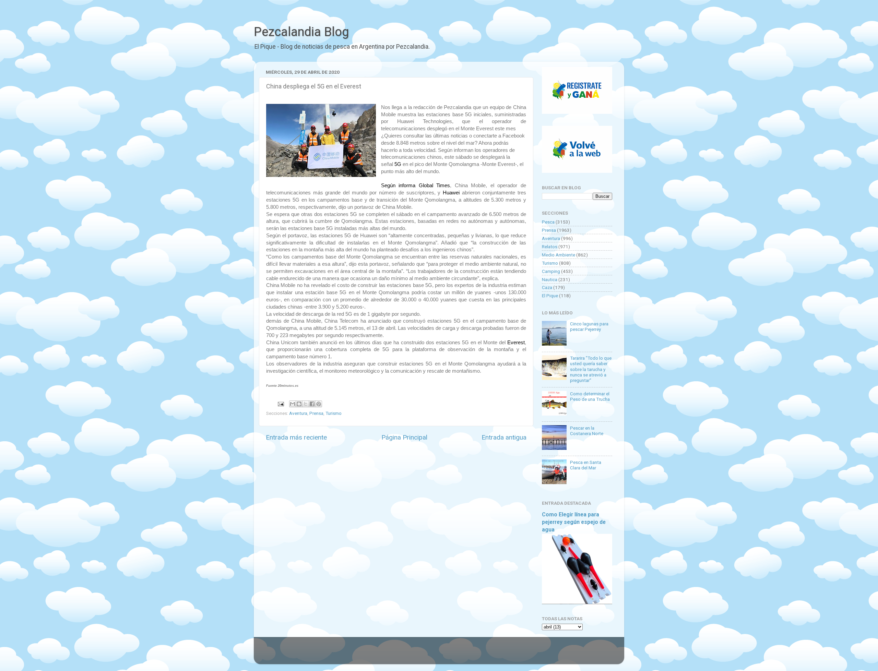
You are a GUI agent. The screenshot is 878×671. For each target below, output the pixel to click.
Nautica (549, 279)
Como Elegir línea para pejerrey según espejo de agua (574, 522)
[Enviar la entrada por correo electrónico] (280, 403)
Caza (547, 287)
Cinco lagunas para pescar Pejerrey (589, 326)
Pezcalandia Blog (301, 32)
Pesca (548, 222)
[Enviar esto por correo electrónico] (292, 403)
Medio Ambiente (558, 254)
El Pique (550, 295)
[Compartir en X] (305, 403)
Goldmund (451, 654)
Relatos (549, 246)
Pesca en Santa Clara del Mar (585, 464)
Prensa (316, 413)
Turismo (333, 413)
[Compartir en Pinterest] (318, 403)
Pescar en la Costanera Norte (586, 430)
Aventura (298, 413)
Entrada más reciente (296, 437)
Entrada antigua (504, 437)
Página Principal (404, 437)
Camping (551, 271)
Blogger (509, 654)
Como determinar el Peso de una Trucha (590, 396)
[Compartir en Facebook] (312, 403)
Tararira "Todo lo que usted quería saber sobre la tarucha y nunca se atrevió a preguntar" (591, 369)
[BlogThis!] (299, 403)
